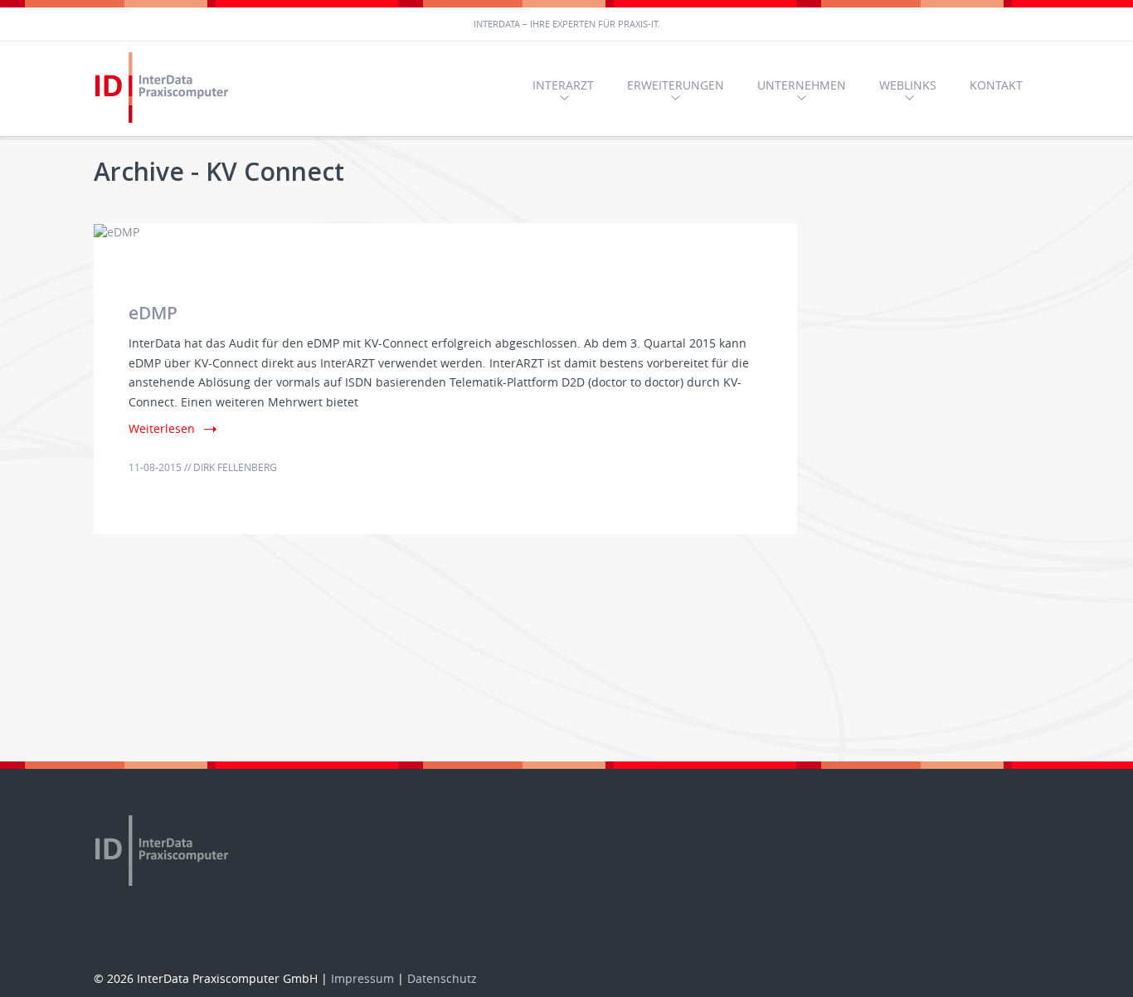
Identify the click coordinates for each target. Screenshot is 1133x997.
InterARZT (563, 85)
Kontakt (996, 85)
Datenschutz (442, 978)
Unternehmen (801, 85)
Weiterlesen (162, 428)
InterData (164, 88)
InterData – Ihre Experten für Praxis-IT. (567, 23)
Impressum (362, 978)
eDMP (153, 312)
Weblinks (907, 85)
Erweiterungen (675, 85)
